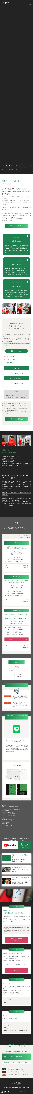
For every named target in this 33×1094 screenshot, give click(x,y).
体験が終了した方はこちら (16, 226)
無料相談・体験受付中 (24, 1092)
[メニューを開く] (30, 3)
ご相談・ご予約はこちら (16, 1057)
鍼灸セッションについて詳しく (16, 639)
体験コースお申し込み (16, 419)
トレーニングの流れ (16, 970)
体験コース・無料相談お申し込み (16, 939)
